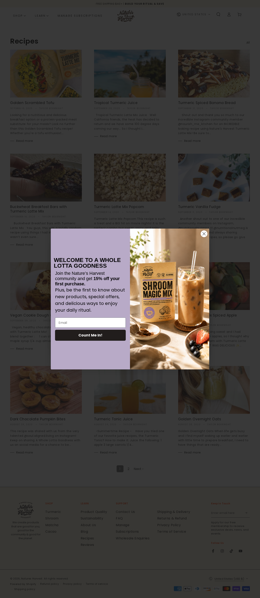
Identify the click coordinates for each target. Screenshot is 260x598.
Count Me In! (90, 335)
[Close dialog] (204, 233)
